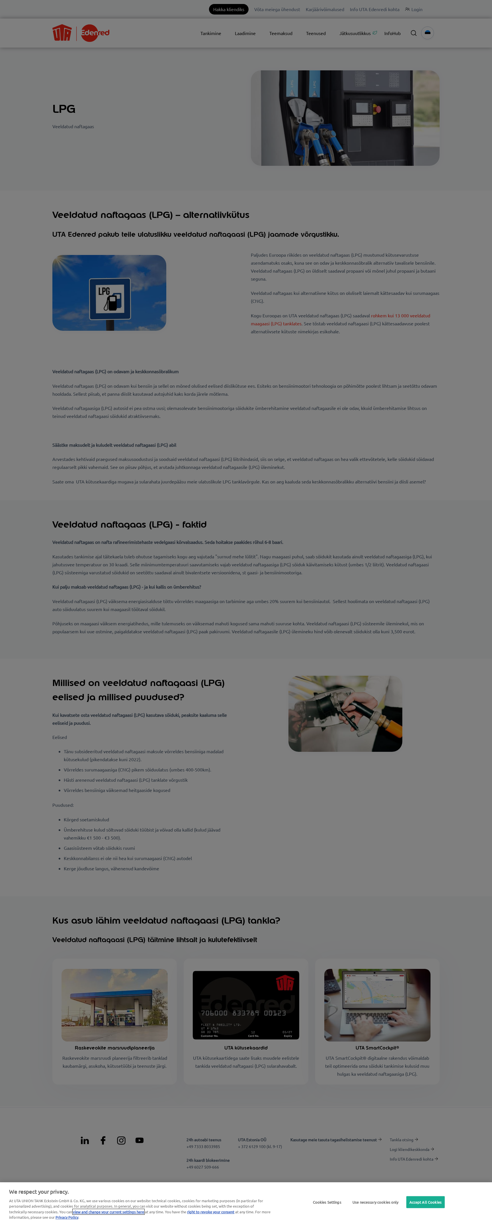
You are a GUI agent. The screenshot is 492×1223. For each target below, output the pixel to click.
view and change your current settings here (108, 1211)
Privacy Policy (67, 1217)
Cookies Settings (327, 1202)
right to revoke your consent (210, 1211)
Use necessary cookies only (375, 1202)
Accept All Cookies (425, 1202)
